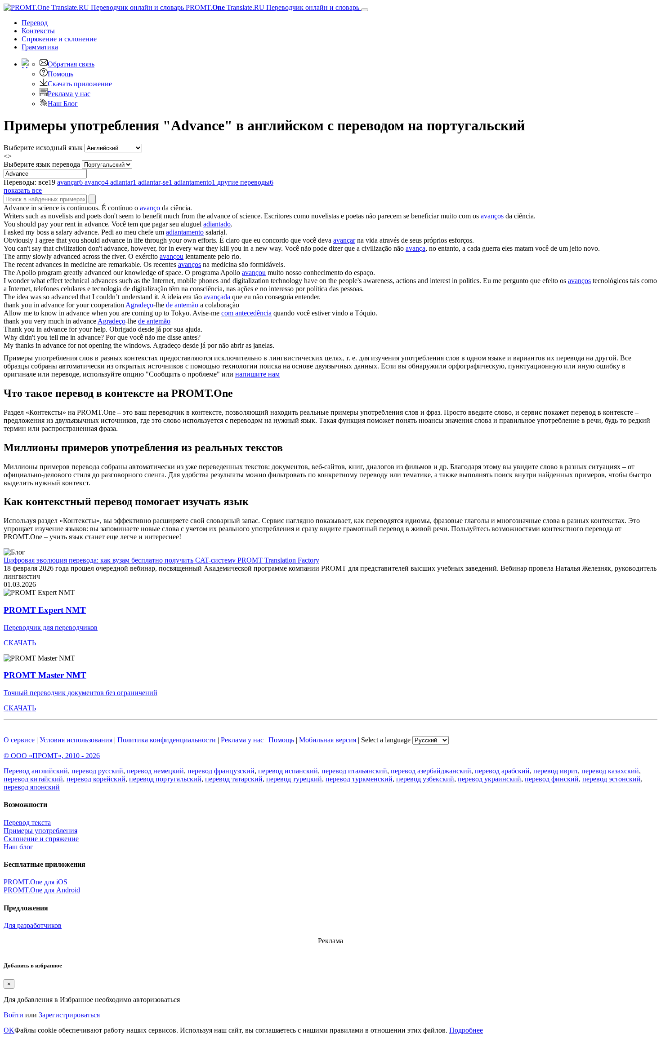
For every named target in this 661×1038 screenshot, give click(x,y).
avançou (171, 256)
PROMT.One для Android (42, 890)
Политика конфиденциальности (166, 740)
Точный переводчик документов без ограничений (80, 692)
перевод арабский (502, 771)
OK (9, 1030)
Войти (13, 1015)
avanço (150, 208)
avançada (217, 297)
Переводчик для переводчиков (51, 627)
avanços (492, 216)
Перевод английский (36, 771)
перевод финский (552, 779)
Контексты (38, 31)
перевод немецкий (155, 771)
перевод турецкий (294, 779)
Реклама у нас (69, 94)
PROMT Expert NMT (45, 610)
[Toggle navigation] (364, 10)
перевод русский (97, 771)
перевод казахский (610, 771)
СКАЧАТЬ (20, 643)
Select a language (386, 740)
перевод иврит (555, 771)
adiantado (217, 224)
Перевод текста (27, 822)
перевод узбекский (425, 779)
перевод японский (32, 787)
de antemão (182, 305)
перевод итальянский (354, 771)
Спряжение (59, 39)
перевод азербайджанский (431, 771)
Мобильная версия (327, 740)
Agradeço (139, 305)
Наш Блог (63, 103)
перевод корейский (96, 779)
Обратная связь (71, 64)
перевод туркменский (359, 779)
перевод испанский (288, 771)
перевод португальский (165, 779)
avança (415, 248)
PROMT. (271, 7)
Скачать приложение (80, 84)
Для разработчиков (33, 925)
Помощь (60, 74)
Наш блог (18, 847)
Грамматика (40, 47)
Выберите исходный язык (43, 147)
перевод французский (221, 771)
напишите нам (257, 374)
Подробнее (466, 1030)
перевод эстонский (611, 779)
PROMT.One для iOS (35, 882)
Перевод (35, 23)
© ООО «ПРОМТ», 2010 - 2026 (52, 755)
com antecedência (246, 313)
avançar (344, 240)
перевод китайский (33, 779)
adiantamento (185, 232)
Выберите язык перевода (42, 164)
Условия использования (76, 740)
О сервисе (19, 740)
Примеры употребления (40, 830)
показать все (23, 190)
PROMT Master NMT (45, 675)
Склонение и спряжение (41, 839)
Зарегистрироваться (69, 1015)
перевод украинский (489, 779)
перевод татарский (234, 779)
